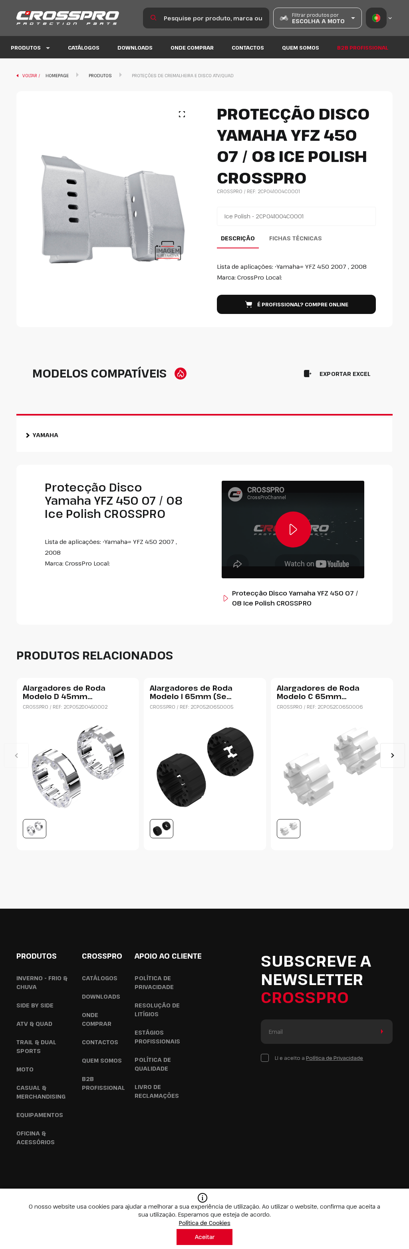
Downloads (135, 47)
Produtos (100, 75)
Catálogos (83, 47)
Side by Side (35, 1005)
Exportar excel (345, 374)
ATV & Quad (34, 1023)
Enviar (380, 1031)
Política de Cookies (204, 1223)
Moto (25, 1069)
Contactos (248, 47)
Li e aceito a (319, 1057)
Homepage (57, 75)
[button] (392, 755)
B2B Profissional (362, 47)
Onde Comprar (192, 47)
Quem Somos (300, 47)
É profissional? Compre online (302, 304)
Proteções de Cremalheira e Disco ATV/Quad (183, 75)
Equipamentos (39, 1115)
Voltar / (32, 75)
